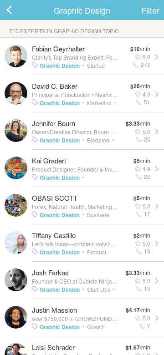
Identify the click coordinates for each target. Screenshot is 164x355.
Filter (150, 10)
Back (18, 10)
